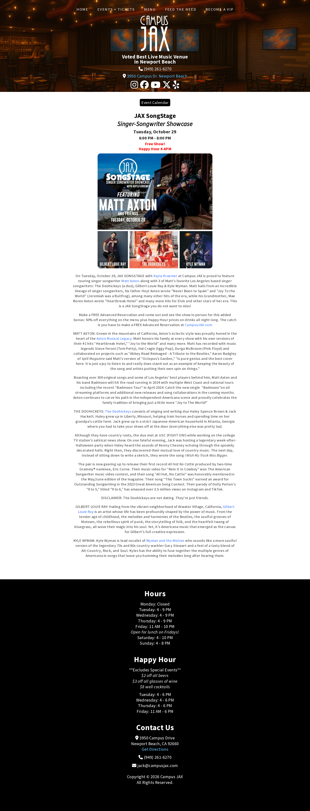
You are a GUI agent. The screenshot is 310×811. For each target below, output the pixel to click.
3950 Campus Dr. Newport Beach (157, 76)
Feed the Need (180, 9)
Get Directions (155, 749)
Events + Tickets (116, 9)
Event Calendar (155, 102)
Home (82, 9)
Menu (150, 9)
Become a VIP (220, 9)
